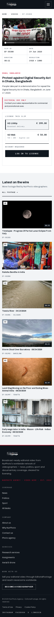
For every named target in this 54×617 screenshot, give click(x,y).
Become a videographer (19, 587)
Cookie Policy (30, 607)
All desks (6, 508)
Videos (14, 14)
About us (6, 523)
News (4, 493)
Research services (11, 552)
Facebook (20, 612)
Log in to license (27, 153)
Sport (5, 503)
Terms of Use (7, 607)
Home (4, 14)
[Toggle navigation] (48, 4)
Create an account (32, 161)
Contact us (7, 533)
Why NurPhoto (9, 528)
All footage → (10, 192)
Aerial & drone (8, 563)
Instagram (7, 612)
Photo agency (8, 538)
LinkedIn (36, 612)
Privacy (19, 607)
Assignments (8, 557)
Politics (5, 498)
